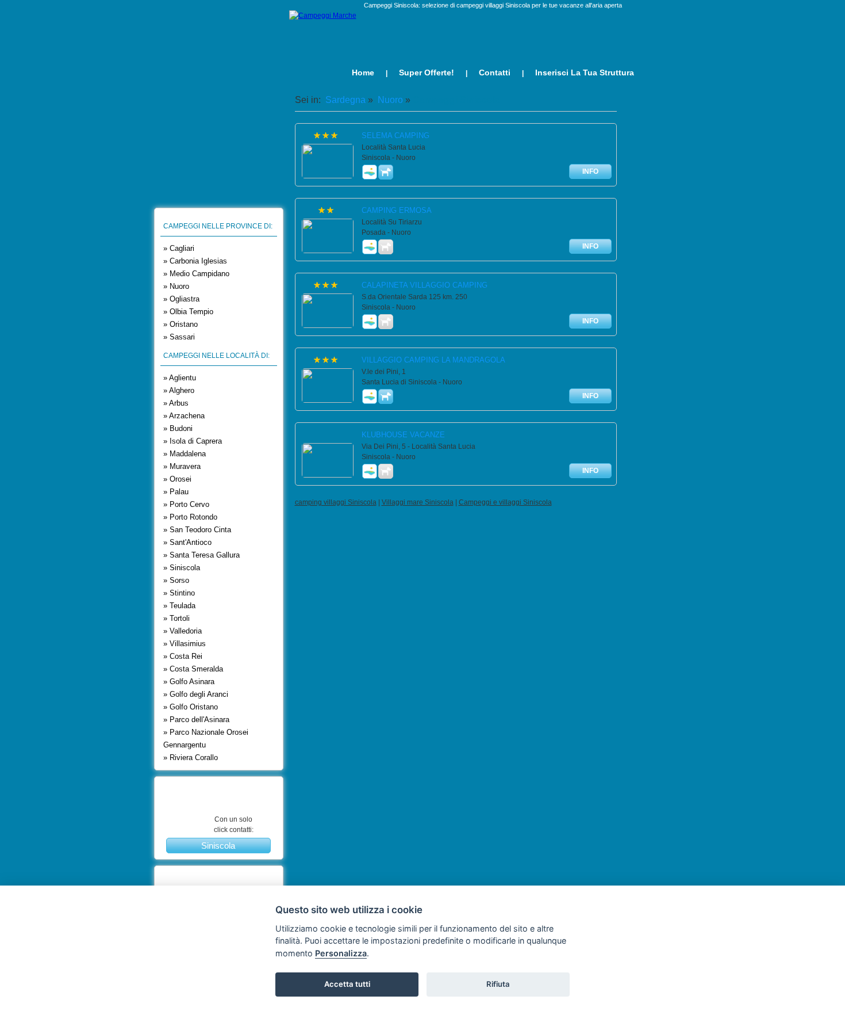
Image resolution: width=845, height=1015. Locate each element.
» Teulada (179, 605)
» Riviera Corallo (190, 757)
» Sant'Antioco (187, 542)
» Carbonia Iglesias (195, 261)
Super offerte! (426, 72)
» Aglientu (179, 377)
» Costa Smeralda (193, 669)
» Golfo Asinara (188, 681)
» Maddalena (184, 453)
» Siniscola (181, 567)
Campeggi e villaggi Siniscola (505, 502)
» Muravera (182, 466)
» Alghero (178, 390)
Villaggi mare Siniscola (418, 502)
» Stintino (179, 593)
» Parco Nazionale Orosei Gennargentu (205, 738)
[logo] (322, 16)
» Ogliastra (181, 299)
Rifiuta (498, 984)
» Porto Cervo (186, 504)
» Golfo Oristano (190, 707)
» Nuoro (176, 286)
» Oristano (180, 324)
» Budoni (178, 428)
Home (363, 72)
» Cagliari (178, 248)
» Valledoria (182, 631)
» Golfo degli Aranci (195, 694)
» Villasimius (184, 643)
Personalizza (341, 953)
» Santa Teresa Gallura (201, 555)
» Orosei (177, 479)
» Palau (176, 491)
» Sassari (179, 337)
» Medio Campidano (196, 273)
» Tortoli (176, 618)
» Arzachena (184, 415)
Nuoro (389, 100)
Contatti (494, 72)
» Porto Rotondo (190, 517)
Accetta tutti (347, 984)
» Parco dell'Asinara (196, 719)
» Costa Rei (182, 656)
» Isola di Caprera (192, 441)
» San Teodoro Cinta (197, 529)
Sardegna (344, 100)
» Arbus (176, 403)
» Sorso (176, 580)
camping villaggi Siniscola (336, 502)
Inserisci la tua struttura (584, 72)
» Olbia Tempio (188, 311)
